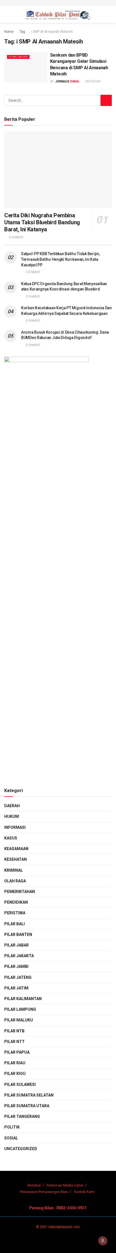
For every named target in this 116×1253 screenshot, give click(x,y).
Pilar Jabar (16, 945)
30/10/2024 (92, 81)
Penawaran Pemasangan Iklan (44, 1192)
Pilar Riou (15, 1073)
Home (9, 32)
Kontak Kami (84, 1192)
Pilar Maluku (18, 1020)
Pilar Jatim (16, 988)
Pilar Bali (14, 924)
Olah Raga (15, 881)
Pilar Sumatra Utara (26, 1106)
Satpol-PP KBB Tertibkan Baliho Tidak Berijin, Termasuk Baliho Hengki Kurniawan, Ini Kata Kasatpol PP (60, 259)
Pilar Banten (18, 934)
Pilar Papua (17, 1052)
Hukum (11, 816)
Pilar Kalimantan (23, 998)
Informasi (15, 827)
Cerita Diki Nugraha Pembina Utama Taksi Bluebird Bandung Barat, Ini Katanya (42, 222)
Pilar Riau (14, 1063)
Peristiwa (14, 913)
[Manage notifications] (102, 1240)
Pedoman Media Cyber (65, 1185)
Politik (12, 1127)
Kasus (10, 838)
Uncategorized (20, 1148)
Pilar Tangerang (22, 1116)
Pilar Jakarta (19, 956)
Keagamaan (16, 848)
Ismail (74, 81)
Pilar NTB (14, 1031)
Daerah (12, 806)
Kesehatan (15, 859)
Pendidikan (16, 902)
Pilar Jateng (18, 57)
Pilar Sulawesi (20, 1084)
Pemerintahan (19, 891)
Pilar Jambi (16, 966)
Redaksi (34, 1185)
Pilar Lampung (20, 1009)
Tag (22, 32)
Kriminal (13, 870)
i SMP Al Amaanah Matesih (52, 32)
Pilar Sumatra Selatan (28, 1095)
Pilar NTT (14, 1041)
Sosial (11, 1138)
